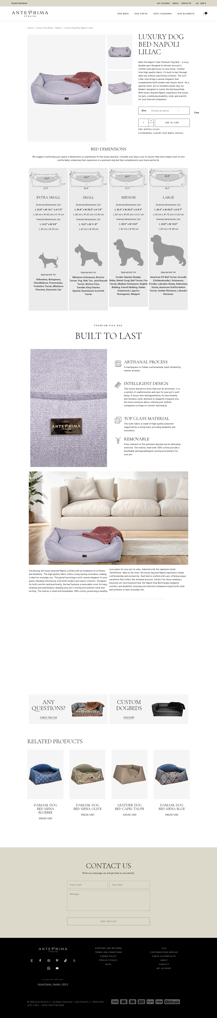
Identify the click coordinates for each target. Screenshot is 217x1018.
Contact (164, 964)
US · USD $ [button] (201, 3)
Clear (196, 112)
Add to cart (172, 122)
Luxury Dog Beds (163, 133)
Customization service (164, 952)
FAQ (164, 948)
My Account (163, 3)
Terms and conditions (108, 952)
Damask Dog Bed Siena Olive (88, 807)
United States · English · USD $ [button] (53, 984)
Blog (108, 964)
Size (143, 110)
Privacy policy (108, 960)
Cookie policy (108, 956)
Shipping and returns (108, 948)
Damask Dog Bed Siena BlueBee (45, 809)
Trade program (19, 3)
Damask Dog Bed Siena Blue (172, 807)
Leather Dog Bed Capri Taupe (129, 807)
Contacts (186, 3)
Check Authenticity (164, 956)
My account (164, 968)
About (175, 3)
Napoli (179, 133)
